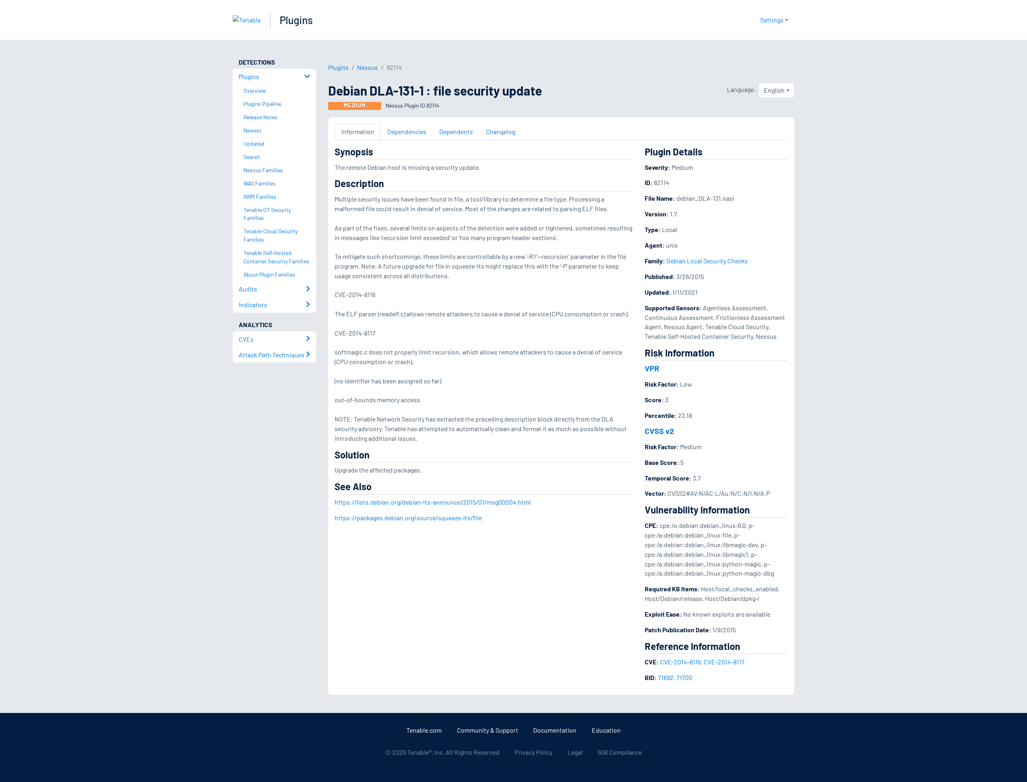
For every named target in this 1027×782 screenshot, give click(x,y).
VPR (652, 368)
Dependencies (406, 131)
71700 (684, 677)
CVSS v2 (659, 431)
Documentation (554, 730)
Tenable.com (424, 730)
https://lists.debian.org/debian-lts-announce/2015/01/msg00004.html (433, 502)
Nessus (367, 67)
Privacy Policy (533, 752)
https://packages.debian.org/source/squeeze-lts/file (408, 517)
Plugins (296, 20)
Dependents (456, 131)
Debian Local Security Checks (707, 261)
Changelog (500, 131)
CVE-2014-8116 (680, 662)
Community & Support (487, 730)
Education (606, 730)
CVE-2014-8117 (724, 662)
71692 (666, 677)
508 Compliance (620, 752)
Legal (575, 752)
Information (357, 131)
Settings (771, 20)
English (774, 90)
